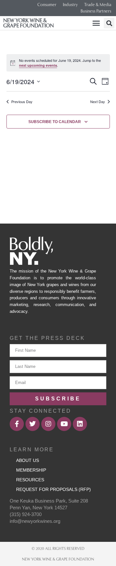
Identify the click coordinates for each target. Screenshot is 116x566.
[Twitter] (32, 424)
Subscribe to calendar (54, 122)
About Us (27, 460)
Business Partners (96, 11)
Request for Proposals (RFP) (53, 489)
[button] (96, 23)
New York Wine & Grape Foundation (28, 23)
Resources (30, 479)
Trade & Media (97, 4)
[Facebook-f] (17, 424)
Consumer (46, 4)
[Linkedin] (80, 424)
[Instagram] (48, 424)
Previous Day (22, 101)
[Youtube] (64, 424)
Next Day (97, 101)
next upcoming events (38, 65)
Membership (31, 470)
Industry (70, 4)
